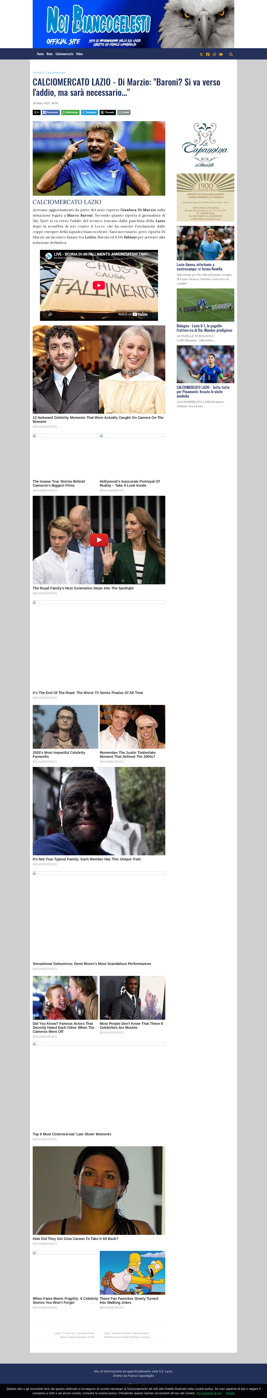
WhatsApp (72, 112)
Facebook (52, 112)
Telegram (91, 112)
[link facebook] (208, 54)
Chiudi (230, 1393)
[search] (231, 54)
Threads (109, 112)
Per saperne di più (209, 1393)
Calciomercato (64, 54)
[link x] (201, 54)
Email (126, 112)
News (50, 54)
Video (79, 54)
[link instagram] (214, 54)
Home (40, 54)
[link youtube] (221, 54)
